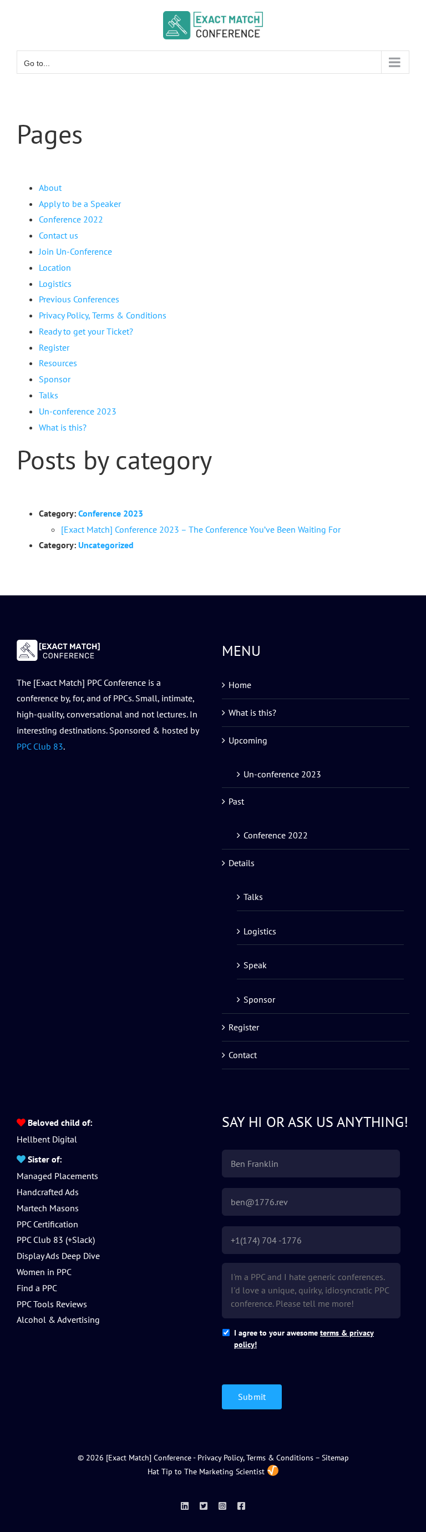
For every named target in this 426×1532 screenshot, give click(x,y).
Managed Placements (57, 1175)
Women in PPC (44, 1271)
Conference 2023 (110, 513)
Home (240, 684)
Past (236, 801)
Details (242, 862)
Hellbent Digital (47, 1139)
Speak (255, 964)
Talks (48, 395)
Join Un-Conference (75, 251)
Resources (58, 362)
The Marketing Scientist (224, 1472)
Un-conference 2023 (77, 411)
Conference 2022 (71, 219)
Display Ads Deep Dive (58, 1255)
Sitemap (335, 1458)
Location (55, 267)
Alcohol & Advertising (58, 1319)
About (50, 187)
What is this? (63, 427)
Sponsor (54, 379)
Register (54, 347)
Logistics (55, 283)
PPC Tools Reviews (52, 1303)
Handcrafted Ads (48, 1191)
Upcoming (248, 740)
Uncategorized (106, 544)
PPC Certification (47, 1224)
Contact (243, 1054)
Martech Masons (48, 1208)
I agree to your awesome (304, 1338)
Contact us (58, 235)
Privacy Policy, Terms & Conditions (102, 315)
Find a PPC (37, 1287)
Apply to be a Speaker (80, 203)
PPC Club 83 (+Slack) (56, 1239)
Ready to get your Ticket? (86, 331)
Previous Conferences (79, 299)
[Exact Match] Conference (148, 1458)
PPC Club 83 (40, 746)
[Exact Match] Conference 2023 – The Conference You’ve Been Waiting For (201, 529)
